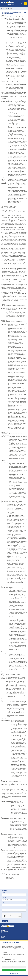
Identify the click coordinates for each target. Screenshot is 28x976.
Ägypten (2, 932)
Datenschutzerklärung (14, 973)
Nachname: (4, 902)
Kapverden (3, 936)
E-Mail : (3, 892)
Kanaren (3, 937)
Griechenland (3, 935)
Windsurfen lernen (4, 931)
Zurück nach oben (23, 885)
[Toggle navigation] (21, 3)
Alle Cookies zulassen (14, 969)
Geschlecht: (4, 897)
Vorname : (4, 908)
